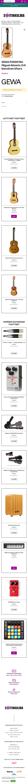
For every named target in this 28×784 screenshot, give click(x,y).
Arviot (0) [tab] (3, 106)
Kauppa (8, 21)
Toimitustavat (14, 730)
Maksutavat (14, 693)
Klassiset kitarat (16, 22)
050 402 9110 (15, 749)
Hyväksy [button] (13, 781)
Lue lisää (14, 167)
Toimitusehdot (14, 684)
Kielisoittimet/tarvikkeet (6, 22)
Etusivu (4, 21)
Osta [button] (14, 216)
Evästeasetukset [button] (6, 781)
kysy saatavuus (18, 89)
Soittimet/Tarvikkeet (15, 21)
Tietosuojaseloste (14, 734)
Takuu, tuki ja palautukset (14, 675)
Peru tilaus (14, 736)
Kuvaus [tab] (3, 102)
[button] (25, 30)
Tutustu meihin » (14, 754)
